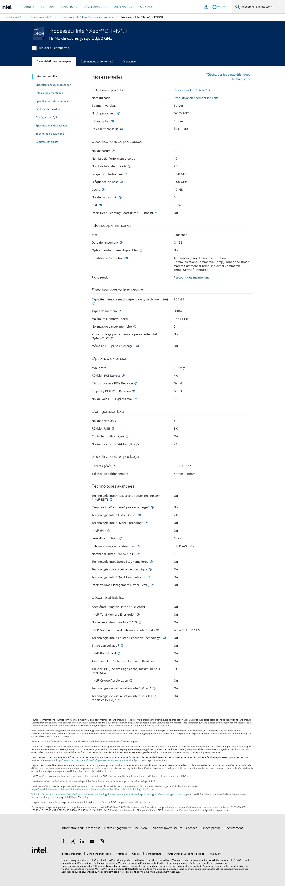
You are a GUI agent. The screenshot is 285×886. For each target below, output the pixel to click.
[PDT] (100, 205)
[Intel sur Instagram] (101, 841)
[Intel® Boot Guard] (119, 653)
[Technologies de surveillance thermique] (150, 569)
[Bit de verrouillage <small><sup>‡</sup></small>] (122, 645)
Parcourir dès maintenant (191, 277)
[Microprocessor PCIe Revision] (136, 383)
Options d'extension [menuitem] (48, 109)
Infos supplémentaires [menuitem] (49, 93)
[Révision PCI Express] (123, 375)
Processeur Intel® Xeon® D (192, 90)
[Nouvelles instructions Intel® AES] (140, 622)
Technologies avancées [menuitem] (50, 133)
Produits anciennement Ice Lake (196, 98)
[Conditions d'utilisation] (126, 258)
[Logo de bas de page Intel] (40, 850)
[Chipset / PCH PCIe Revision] (133, 391)
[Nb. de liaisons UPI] (120, 197)
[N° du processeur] (119, 113)
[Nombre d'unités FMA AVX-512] (138, 553)
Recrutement (234, 828)
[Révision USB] (113, 428)
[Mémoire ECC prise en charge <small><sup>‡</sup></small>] (137, 346)
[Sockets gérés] (114, 466)
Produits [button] (27, 7)
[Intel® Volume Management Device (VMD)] (152, 585)
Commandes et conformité (97, 61)
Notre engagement (117, 828)
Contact (191, 828)
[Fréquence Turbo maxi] (126, 174)
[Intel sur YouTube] (92, 841)
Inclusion (141, 828)
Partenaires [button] (122, 7)
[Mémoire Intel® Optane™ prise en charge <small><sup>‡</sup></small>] (152, 507)
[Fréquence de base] (121, 181)
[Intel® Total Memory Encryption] (138, 614)
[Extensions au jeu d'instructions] (138, 546)
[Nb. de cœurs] (113, 150)
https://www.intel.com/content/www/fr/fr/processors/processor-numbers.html (95, 760)
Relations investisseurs (166, 828)
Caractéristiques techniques (54, 61)
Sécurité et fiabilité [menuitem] (47, 142)
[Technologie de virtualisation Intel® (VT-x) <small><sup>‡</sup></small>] (154, 688)
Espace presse (211, 828)
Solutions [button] (69, 7)
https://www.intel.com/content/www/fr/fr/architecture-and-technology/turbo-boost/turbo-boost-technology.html (88, 789)
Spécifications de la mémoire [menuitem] (53, 101)
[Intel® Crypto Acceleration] (131, 680)
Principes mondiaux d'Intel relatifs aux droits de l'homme (132, 868)
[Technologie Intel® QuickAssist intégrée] (149, 577)
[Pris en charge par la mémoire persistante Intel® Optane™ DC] (112, 338)
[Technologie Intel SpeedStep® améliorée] (151, 561)
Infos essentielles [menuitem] (47, 76)
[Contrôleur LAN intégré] (127, 436)
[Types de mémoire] (121, 311)
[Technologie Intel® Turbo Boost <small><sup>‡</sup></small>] (139, 515)
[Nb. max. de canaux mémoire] (135, 326)
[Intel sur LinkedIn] (82, 841)
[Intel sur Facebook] (63, 841)
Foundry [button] (145, 7)
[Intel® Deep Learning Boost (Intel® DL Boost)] (156, 213)
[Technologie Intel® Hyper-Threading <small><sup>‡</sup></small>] (146, 522)
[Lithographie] (112, 121)
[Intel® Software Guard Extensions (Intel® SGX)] (157, 630)
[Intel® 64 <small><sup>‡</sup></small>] (108, 530)
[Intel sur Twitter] (73, 841)
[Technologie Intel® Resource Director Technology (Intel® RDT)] (111, 499)
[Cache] (103, 189)
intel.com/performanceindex (77, 865)
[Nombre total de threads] (129, 166)
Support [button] (48, 7)
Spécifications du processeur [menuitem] (53, 85)
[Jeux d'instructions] (121, 538)
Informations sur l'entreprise (80, 828)
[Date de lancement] (121, 242)
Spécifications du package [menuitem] (51, 125)
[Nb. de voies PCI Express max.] (136, 399)
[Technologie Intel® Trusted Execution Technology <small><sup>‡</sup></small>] (164, 637)
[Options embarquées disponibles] (141, 250)
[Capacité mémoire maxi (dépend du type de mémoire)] (94, 303)
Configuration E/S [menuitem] (46, 117)
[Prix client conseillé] (121, 129)
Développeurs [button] (95, 7)
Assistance (129, 61)
